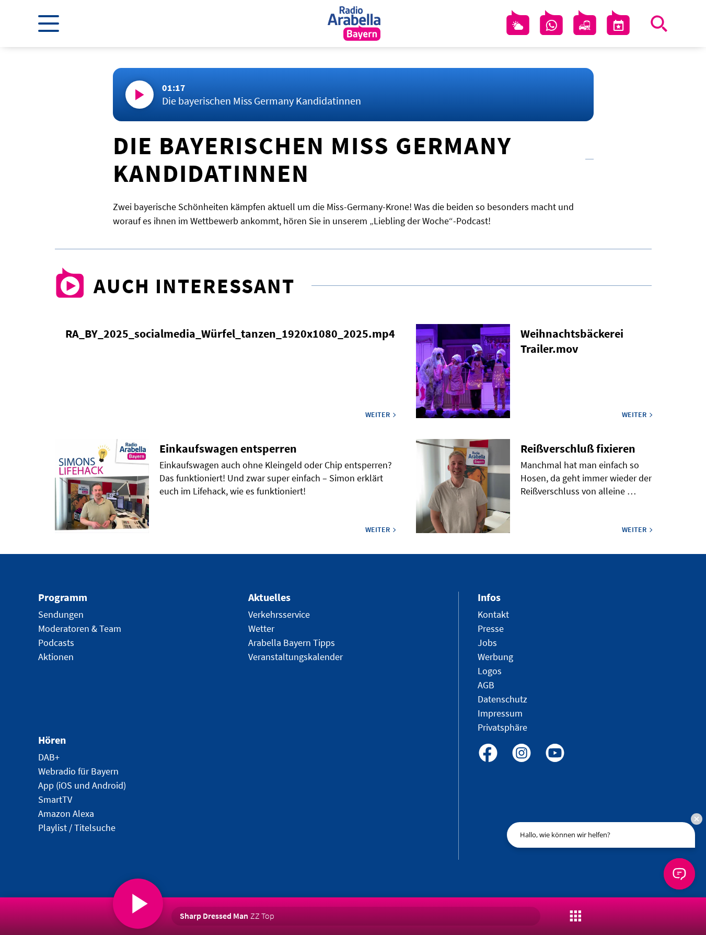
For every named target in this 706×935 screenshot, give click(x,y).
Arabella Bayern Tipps (291, 643)
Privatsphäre (502, 727)
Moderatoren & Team (79, 628)
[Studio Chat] (551, 25)
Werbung (495, 657)
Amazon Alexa (66, 813)
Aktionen (56, 657)
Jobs (487, 643)
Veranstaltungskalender (295, 657)
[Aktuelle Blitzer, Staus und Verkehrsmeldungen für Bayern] (584, 25)
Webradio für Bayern (78, 771)
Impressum (500, 713)
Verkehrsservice (279, 614)
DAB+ (49, 757)
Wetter (261, 628)
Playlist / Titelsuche (76, 828)
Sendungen (61, 614)
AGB (486, 685)
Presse (491, 628)
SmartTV (55, 799)
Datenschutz (502, 699)
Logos (490, 671)
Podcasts (56, 643)
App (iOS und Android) (82, 785)
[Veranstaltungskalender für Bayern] (618, 25)
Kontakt (493, 614)
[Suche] (659, 23)
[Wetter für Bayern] (517, 25)
